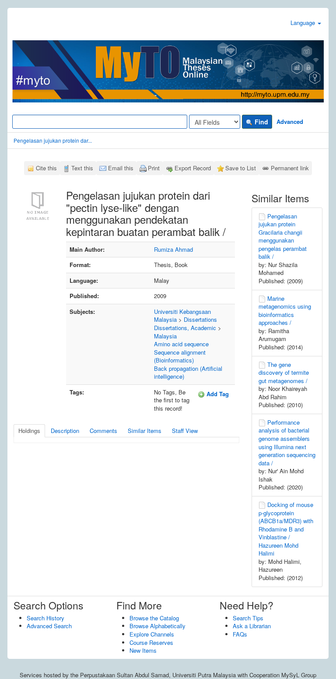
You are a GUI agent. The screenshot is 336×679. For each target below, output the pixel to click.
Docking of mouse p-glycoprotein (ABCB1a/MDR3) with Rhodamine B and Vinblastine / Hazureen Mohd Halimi (286, 528)
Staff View (185, 430)
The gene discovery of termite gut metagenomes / (284, 372)
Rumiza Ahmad (173, 249)
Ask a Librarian (252, 626)
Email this (120, 168)
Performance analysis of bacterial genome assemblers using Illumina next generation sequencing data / (287, 442)
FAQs (240, 634)
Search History (45, 618)
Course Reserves (151, 642)
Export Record (193, 168)
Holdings (29, 430)
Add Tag (217, 394)
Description (65, 430)
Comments (103, 430)
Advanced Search (49, 626)
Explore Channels (152, 634)
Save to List (240, 168)
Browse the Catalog (154, 618)
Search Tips (248, 618)
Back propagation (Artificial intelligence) (188, 372)
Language (303, 22)
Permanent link (290, 168)
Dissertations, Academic (185, 328)
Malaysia (165, 336)
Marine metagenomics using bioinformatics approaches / (285, 310)
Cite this (46, 168)
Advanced (289, 121)
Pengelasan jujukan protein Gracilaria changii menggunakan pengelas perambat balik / (283, 236)
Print (154, 168)
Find (260, 121)
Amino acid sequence (181, 344)
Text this (82, 168)
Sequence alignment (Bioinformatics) (180, 356)
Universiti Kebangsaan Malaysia (182, 315)
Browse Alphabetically (158, 626)
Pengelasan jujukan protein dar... (53, 140)
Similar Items (144, 430)
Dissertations (200, 319)
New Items (143, 650)
